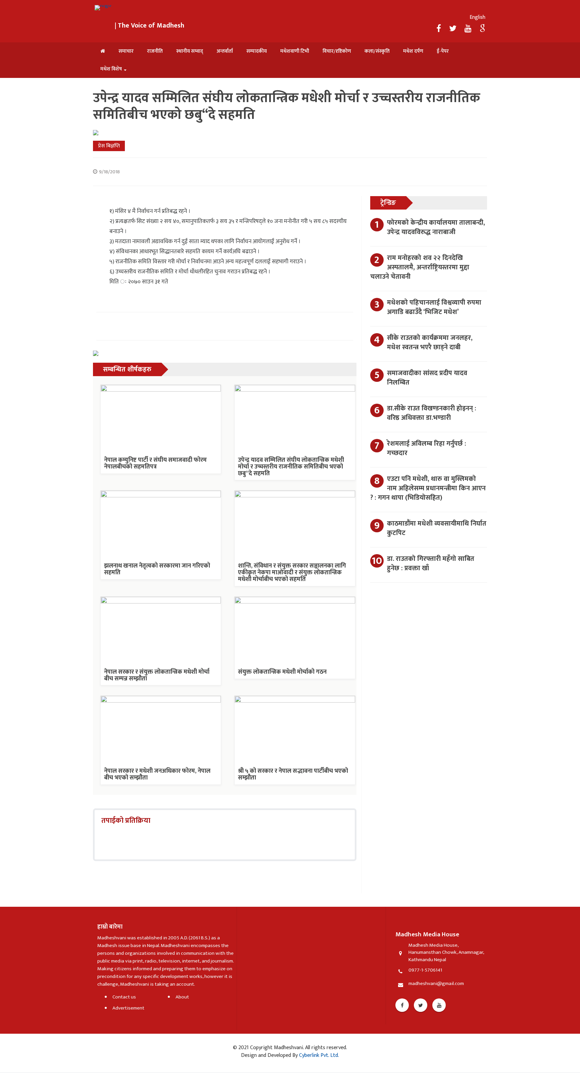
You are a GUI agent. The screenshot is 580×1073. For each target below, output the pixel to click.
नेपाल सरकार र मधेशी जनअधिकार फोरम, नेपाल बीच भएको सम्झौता (157, 774)
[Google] (482, 29)
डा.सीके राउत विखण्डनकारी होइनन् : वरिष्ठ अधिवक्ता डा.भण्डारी (431, 413)
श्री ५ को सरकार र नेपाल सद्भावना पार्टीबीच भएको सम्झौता (293, 774)
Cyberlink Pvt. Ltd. (318, 1055)
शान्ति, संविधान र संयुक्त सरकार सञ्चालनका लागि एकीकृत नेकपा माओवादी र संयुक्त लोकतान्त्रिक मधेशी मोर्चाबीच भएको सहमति (292, 572)
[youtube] (469, 29)
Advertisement (128, 1008)
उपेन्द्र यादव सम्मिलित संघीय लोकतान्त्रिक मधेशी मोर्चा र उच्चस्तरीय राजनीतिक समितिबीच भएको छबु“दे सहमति (291, 467)
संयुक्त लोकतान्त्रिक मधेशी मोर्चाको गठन (282, 672)
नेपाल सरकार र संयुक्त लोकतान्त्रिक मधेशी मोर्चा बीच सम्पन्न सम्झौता (156, 675)
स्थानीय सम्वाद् (189, 51)
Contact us (124, 997)
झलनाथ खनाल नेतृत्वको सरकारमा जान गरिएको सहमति (157, 569)
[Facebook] (439, 29)
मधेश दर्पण (413, 51)
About (182, 997)
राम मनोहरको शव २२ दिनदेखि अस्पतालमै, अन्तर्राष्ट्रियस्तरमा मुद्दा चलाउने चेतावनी (419, 267)
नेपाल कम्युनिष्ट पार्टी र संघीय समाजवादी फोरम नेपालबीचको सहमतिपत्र (155, 463)
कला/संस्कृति (377, 51)
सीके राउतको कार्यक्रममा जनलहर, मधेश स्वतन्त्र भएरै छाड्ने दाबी (430, 342)
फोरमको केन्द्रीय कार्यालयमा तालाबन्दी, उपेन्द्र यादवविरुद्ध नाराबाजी (436, 227)
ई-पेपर (443, 51)
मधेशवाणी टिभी (294, 51)
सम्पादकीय (256, 51)
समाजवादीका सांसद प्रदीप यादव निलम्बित (427, 377)
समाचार (126, 51)
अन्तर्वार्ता (224, 51)
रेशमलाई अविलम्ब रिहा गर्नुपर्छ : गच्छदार (426, 448)
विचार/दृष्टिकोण (337, 51)
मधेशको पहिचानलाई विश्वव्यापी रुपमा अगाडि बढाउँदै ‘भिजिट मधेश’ (434, 307)
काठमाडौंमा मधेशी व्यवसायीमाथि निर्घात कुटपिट (436, 528)
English (477, 17)
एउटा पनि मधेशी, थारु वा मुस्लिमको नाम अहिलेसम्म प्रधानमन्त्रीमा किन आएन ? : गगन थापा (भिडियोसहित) (428, 488)
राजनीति (155, 51)
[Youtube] (439, 1005)
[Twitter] (453, 29)
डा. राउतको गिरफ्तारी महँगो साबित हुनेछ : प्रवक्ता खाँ (430, 563)
